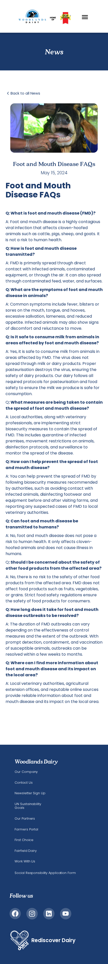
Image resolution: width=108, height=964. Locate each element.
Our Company (26, 772)
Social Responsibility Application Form (45, 872)
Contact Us (23, 783)
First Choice (24, 840)
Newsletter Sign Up (30, 793)
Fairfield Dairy (25, 851)
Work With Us (25, 861)
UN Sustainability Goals (28, 806)
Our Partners (25, 819)
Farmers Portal (26, 829)
